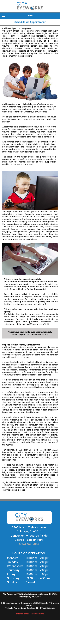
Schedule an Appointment (30, 22)
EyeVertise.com (47, 608)
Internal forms (37, 613)
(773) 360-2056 (29, 544)
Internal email (22, 613)
